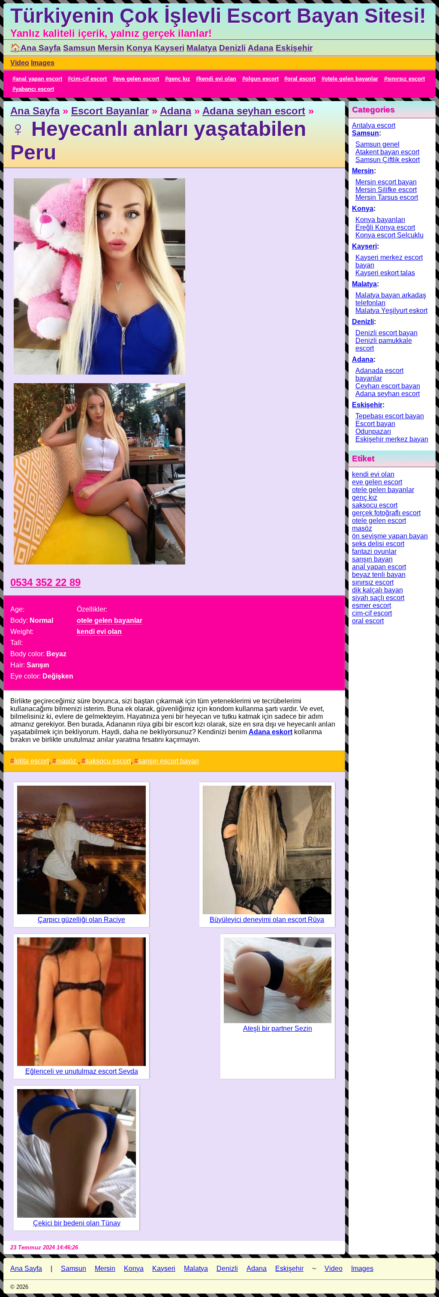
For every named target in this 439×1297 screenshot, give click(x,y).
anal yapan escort (38, 78)
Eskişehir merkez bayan (391, 439)
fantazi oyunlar (374, 551)
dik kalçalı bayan (377, 590)
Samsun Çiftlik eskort (387, 159)
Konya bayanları (380, 219)
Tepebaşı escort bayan (389, 416)
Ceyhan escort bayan (387, 386)
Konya (139, 47)
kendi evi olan (217, 78)
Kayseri (169, 47)
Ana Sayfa (35, 111)
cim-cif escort (89, 78)
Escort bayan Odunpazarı (375, 427)
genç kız (179, 78)
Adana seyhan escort (253, 111)
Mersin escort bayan (386, 182)
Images (42, 62)
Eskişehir (294, 47)
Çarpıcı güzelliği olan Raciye (81, 919)
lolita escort (31, 761)
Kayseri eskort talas (385, 272)
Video (19, 62)
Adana (261, 47)
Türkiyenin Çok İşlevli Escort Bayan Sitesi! (218, 15)
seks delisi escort (378, 543)
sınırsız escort (406, 78)
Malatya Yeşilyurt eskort (391, 310)
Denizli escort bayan (386, 332)
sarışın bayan (372, 559)
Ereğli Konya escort (385, 227)
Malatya (201, 47)
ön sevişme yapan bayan (390, 536)
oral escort (301, 78)
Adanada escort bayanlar (379, 374)
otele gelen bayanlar (351, 78)
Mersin (111, 47)
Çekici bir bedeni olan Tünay (76, 1223)
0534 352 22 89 (45, 582)
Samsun (79, 47)
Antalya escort (373, 125)
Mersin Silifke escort (386, 189)
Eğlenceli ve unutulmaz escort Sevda (81, 1071)
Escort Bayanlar (110, 111)
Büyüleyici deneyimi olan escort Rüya (267, 919)
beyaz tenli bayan (379, 574)
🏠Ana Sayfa (35, 47)
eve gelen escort (137, 78)
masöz (67, 761)
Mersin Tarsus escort (386, 197)
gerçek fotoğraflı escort (386, 512)
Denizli (232, 47)
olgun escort (262, 78)
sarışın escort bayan (168, 761)
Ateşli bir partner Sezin (277, 1028)
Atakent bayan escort (387, 152)
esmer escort (371, 605)
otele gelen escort (379, 520)
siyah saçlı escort (378, 597)
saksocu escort (108, 761)
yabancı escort (34, 89)
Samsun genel (377, 144)
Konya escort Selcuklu (389, 235)
